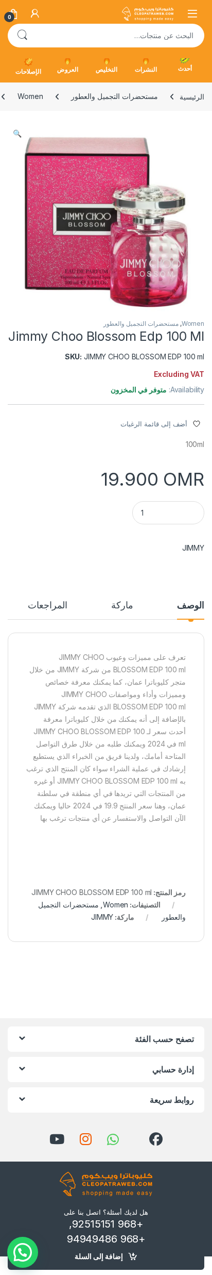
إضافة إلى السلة (99, 1256)
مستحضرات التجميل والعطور (114, 96)
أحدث (185, 68)
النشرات (146, 69)
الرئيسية (192, 96)
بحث (22, 35)
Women (30, 96)
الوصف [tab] (190, 605)
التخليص (106, 69)
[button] (17, 133)
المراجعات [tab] (47, 605)
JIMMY (193, 547)
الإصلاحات (28, 71)
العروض (67, 69)
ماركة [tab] (122, 605)
